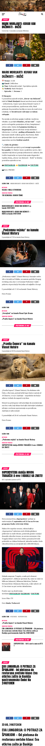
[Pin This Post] (26, 65)
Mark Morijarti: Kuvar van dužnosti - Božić (25, 183)
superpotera (23, 616)
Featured (14, 616)
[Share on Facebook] (9, 65)
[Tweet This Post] (18, 65)
